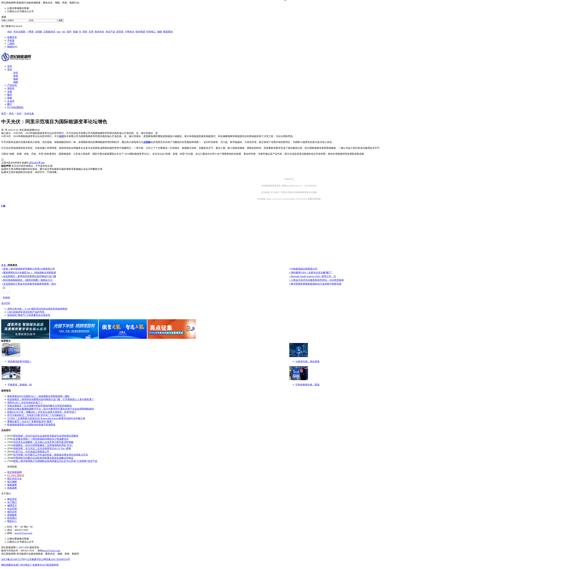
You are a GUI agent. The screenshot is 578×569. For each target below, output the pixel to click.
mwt (59, 31)
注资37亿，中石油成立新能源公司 (31, 451)
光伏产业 (110, 31)
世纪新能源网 (14, 472)
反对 (11, 162)
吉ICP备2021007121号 (12, 559)
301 (64, 31)
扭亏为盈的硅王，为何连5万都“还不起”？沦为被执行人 (36, 415)
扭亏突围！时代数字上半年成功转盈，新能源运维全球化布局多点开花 (50, 454)
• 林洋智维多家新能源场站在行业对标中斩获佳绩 (315, 284)
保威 (75, 31)
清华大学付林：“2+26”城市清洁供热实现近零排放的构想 (37, 309)
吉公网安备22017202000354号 (54, 559)
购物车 (10, 46)
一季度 (30, 31)
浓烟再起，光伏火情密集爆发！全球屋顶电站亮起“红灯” (43, 445)
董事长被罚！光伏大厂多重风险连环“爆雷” (30, 421)
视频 (9, 98)
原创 (84, 31)
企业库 (10, 101)
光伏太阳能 (19, 31)
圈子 (9, 104)
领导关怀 (12, 511)
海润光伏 (99, 31)
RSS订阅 (44, 565)
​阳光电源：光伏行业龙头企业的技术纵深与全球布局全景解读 (45, 435)
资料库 (10, 88)
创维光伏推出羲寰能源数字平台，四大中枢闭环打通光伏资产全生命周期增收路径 (50, 409)
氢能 (15, 79)
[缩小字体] (6, 129)
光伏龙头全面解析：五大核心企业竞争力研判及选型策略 (43, 442)
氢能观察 (12, 485)
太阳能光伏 (49, 31)
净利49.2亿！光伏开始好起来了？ (25, 402)
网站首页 (12, 499)
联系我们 (12, 518)
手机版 (10, 40)
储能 (159, 31)
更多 (4, 265)
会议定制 (12, 508)
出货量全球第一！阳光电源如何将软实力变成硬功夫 (41, 439)
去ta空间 (5, 303)
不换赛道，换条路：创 (20, 384)
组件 (69, 31)
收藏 (25, 162)
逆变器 (119, 31)
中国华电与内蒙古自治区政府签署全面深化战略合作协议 (43, 458)
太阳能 (38, 31)
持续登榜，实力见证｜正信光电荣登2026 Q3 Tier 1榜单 (42, 448)
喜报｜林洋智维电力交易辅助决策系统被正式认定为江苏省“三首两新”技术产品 (55, 461)
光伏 (9, 31)
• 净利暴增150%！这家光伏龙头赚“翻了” (310, 272)
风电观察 (12, 488)
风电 (15, 75)
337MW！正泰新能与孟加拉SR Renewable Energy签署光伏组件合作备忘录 (46, 418)
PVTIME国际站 (15, 107)
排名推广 (15, 565)
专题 (9, 91)
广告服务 (35, 565)
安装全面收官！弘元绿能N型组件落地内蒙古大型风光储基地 (39, 405)
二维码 (10, 43)
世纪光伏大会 (14, 478)
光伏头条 (29, 113)
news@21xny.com (23, 533)
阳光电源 (140, 31)
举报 (17, 162)
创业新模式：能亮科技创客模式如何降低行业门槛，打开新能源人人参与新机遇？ (50, 399)
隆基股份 (168, 31)
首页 (9, 66)
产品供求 (12, 85)
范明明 (6, 297)
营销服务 (12, 515)
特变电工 (151, 31)
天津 (91, 31)
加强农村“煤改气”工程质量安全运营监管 (28, 315)
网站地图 (6, 565)
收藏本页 (12, 37)
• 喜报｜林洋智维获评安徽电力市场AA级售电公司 (28, 268)
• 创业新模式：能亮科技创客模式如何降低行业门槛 (29, 276)
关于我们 (12, 502)
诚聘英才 (12, 505)
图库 (9, 94)
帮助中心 (12, 521)
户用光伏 (129, 31)
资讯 (9, 69)
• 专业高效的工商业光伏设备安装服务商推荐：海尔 (29, 284)
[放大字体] (2, 129)
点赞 (4, 162)
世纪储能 (12, 481)
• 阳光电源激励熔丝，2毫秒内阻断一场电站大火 (27, 280)
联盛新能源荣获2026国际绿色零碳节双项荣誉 (31, 424)
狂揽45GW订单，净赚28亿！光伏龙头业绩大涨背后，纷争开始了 (41, 412)
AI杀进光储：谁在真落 (307, 361)
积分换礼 (25, 565)
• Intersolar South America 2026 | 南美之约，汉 (312, 276)
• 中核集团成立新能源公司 (303, 268)
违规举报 (54, 565)
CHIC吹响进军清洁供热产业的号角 (25, 312)
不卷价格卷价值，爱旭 (307, 384)
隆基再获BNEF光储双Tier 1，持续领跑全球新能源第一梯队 (38, 396)
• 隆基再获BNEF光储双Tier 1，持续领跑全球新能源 (29, 272)
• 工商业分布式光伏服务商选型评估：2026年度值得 (316, 280)
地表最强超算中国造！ (20, 361)
